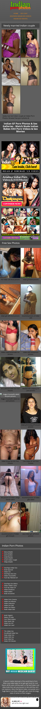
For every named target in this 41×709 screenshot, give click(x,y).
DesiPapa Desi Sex (10, 574)
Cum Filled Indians (10, 619)
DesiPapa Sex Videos (11, 584)
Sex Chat (23, 13)
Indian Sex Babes (9, 607)
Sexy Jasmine (8, 556)
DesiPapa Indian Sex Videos (20, 16)
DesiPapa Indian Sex (10, 568)
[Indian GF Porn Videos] (20, 157)
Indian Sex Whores (10, 601)
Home (16, 13)
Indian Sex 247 (8, 623)
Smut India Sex (9, 639)
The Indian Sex (9, 631)
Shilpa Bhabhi (8, 562)
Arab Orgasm (8, 615)
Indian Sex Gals (9, 605)
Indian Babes (8, 591)
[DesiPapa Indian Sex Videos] (20, 190)
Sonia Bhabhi (8, 554)
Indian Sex (7, 572)
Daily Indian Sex (9, 635)
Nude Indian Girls (9, 609)
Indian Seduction (9, 603)
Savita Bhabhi (8, 558)
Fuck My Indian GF (10, 588)
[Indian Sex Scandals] (20, 224)
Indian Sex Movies (20, 19)
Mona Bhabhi (8, 552)
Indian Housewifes (10, 576)
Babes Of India (9, 617)
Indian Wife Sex (9, 637)
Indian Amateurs (9, 589)
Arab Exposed (8, 570)
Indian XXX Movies (10, 641)
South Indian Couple (10, 560)
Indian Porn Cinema (10, 599)
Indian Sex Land (9, 625)
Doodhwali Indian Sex (11, 633)
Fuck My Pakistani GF (11, 578)
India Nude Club (9, 621)
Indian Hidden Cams (10, 586)
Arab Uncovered (9, 593)
